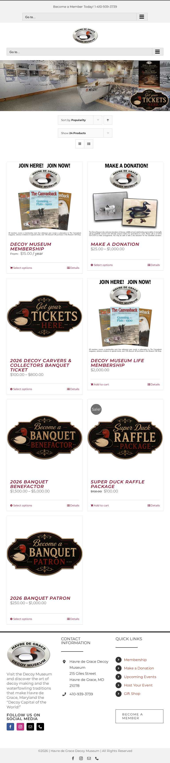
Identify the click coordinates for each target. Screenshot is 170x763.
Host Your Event (138, 685)
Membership (135, 660)
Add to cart (101, 384)
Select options (22, 267)
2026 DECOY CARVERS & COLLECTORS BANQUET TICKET (40, 365)
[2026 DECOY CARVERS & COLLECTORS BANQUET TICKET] (45, 316)
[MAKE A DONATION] (125, 200)
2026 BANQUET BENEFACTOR (29, 484)
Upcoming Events (140, 677)
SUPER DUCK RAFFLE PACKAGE (118, 484)
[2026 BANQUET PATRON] (45, 554)
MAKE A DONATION (115, 244)
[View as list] (88, 144)
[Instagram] (20, 726)
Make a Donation (139, 668)
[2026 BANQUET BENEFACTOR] (45, 437)
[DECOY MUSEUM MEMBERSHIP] (45, 200)
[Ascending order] (108, 120)
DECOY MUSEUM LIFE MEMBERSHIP (117, 363)
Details (74, 267)
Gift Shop (132, 694)
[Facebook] (10, 726)
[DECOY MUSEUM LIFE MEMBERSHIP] (125, 316)
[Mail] (30, 726)
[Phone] (40, 726)
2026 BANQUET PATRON (40, 598)
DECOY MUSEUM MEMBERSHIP (30, 247)
